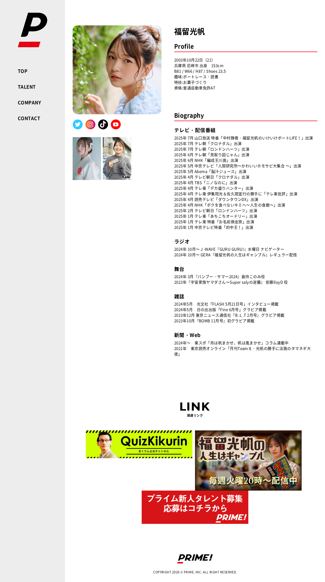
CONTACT (29, 118)
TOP (22, 71)
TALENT (27, 86)
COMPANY (29, 102)
